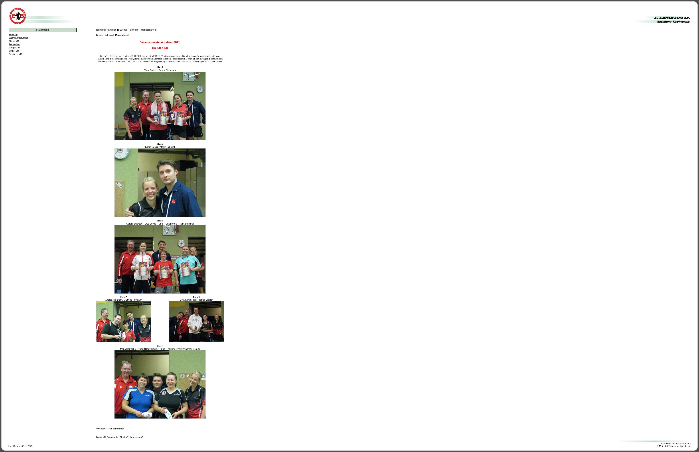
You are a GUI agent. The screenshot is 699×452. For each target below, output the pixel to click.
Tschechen (14, 44)
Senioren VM (15, 54)
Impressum (136, 437)
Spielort (134, 30)
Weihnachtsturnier (18, 38)
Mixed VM (14, 41)
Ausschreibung (105, 35)
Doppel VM (14, 47)
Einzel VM (14, 51)
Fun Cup (13, 34)
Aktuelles (111, 30)
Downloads (112, 437)
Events (123, 30)
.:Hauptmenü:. (42, 30)
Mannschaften (148, 30)
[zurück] (100, 30)
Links (124, 437)
